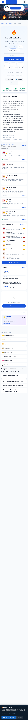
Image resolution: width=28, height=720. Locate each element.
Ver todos (23, 312)
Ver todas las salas (7, 365)
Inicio (2, 23)
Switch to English (15, 8)
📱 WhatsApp (9, 79)
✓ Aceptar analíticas (8, 717)
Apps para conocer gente (9, 356)
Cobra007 (20, 64)
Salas (6, 23)
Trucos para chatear (8, 340)
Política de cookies (5, 713)
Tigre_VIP (21, 67)
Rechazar (20, 717)
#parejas (16, 50)
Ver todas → (24, 146)
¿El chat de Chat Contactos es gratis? (14, 381)
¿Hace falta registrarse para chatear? (14, 385)
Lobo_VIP (13, 64)
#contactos (13, 46)
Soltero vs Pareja (7, 352)
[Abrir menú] (24, 2)
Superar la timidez (7, 344)
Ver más (24, 267)
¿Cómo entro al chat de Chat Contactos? (14, 376)
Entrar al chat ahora (14, 59)
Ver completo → (7, 323)
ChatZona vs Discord (8, 348)
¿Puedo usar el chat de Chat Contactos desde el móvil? (14, 390)
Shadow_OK (7, 67)
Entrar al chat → (11, 2)
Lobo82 (15, 67)
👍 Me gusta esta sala (14, 306)
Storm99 (7, 64)
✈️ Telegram (19, 79)
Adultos (10, 23)
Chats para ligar (7, 360)
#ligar (20, 46)
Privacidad (13, 713)
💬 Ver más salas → (14, 262)
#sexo (10, 50)
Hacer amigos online (8, 335)
